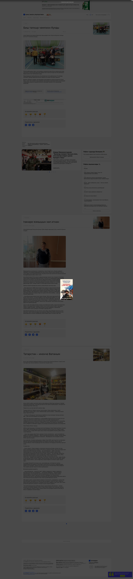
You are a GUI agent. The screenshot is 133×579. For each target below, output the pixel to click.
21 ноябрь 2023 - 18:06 (26, 225)
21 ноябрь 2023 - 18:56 (26, 31)
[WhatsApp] (37, 335)
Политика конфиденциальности (29, 574)
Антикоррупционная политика (28, 572)
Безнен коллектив (44, 17)
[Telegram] (33, 125)
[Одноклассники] (30, 125)
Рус (87, 14)
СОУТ (24, 17)
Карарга (122, 575)
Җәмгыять (26, 217)
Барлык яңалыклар (97, 210)
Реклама (29, 17)
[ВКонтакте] (26, 125)
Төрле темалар (66, 541)
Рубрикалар (36, 17)
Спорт (25, 23)
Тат (92, 14)
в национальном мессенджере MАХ (54, 91)
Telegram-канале (29, 91)
